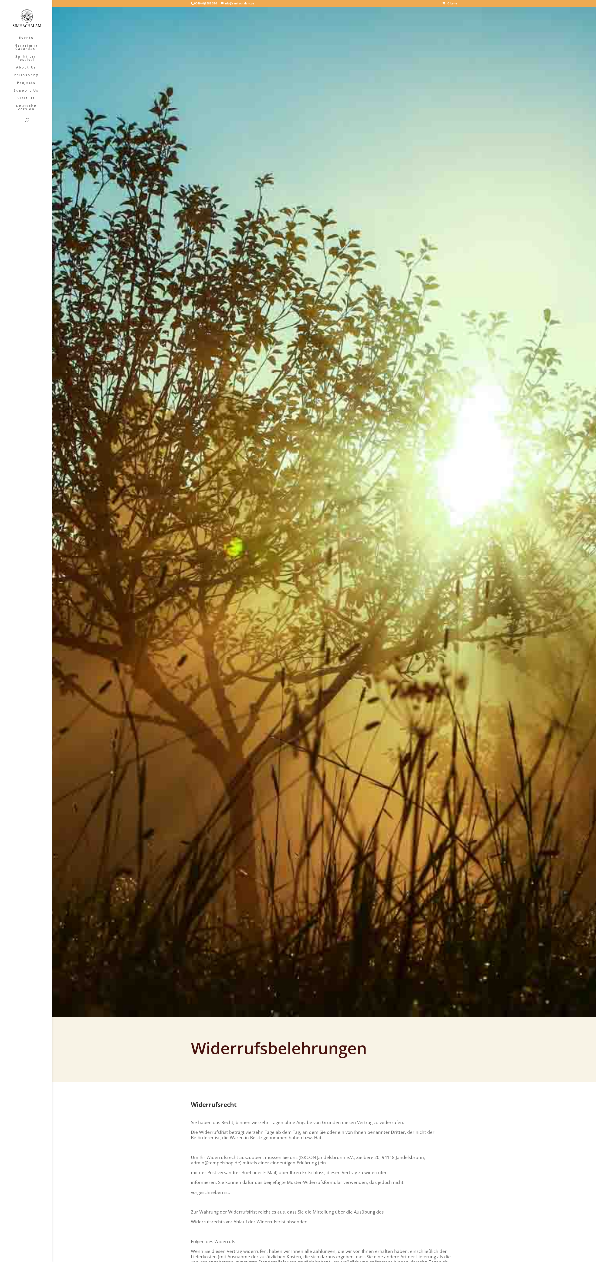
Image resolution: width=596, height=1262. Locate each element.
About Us (26, 67)
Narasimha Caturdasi (26, 47)
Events (26, 38)
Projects (26, 83)
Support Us (26, 91)
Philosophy (26, 75)
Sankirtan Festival (26, 58)
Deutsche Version (26, 107)
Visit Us (26, 98)
